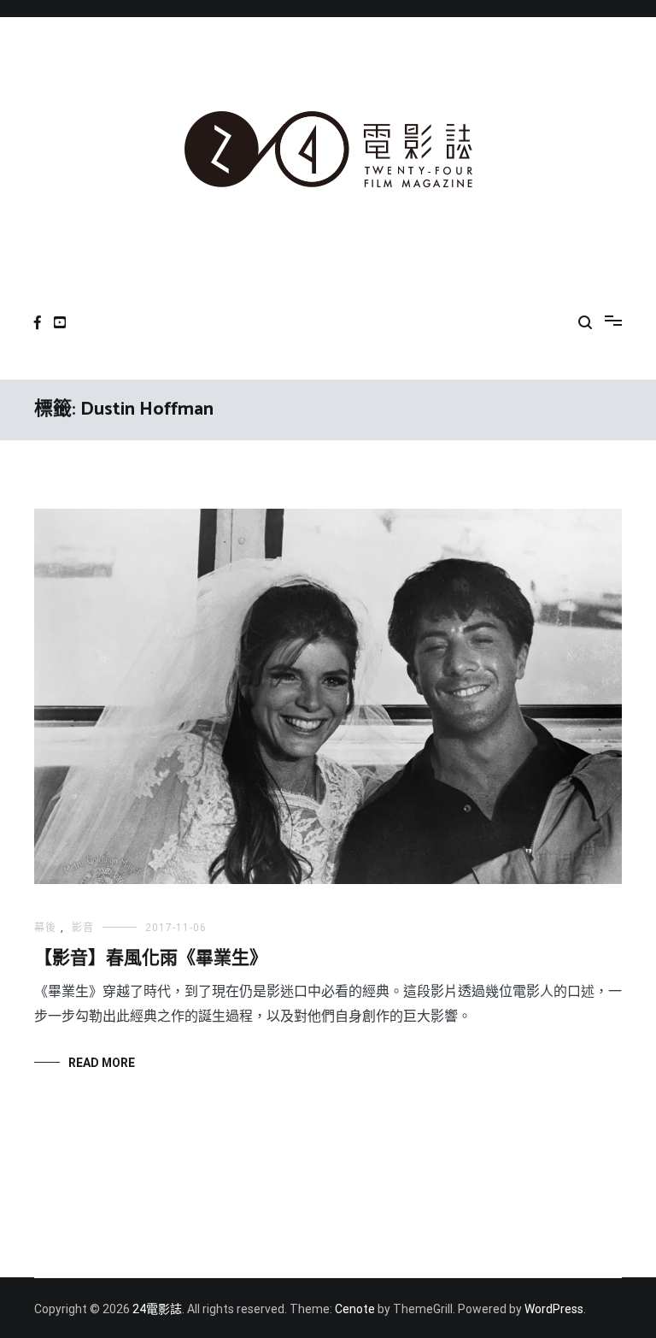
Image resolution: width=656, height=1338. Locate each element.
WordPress (553, 1309)
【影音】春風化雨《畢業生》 (150, 958)
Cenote (355, 1309)
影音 (83, 928)
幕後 (45, 928)
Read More (101, 1063)
